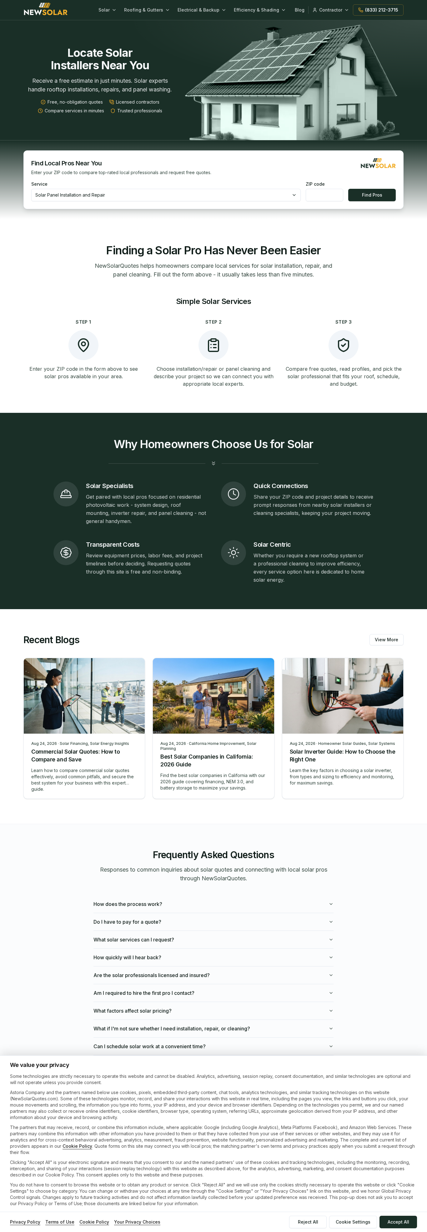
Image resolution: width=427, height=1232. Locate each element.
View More (386, 639)
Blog (299, 9)
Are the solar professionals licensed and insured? (151, 975)
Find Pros (372, 195)
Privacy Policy (25, 1222)
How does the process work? (127, 904)
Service (39, 184)
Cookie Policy (77, 1146)
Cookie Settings (353, 1222)
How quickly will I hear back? (127, 957)
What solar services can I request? (133, 939)
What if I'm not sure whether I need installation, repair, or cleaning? (171, 1028)
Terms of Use (59, 1222)
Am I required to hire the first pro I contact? (143, 993)
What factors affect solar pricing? (132, 1011)
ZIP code (315, 184)
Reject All (308, 1222)
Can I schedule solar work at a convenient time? (149, 1046)
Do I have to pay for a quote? (127, 922)
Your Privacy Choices (137, 1222)
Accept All (398, 1222)
